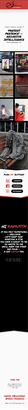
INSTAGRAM (17, 191)
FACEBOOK (17, 186)
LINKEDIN (17, 181)
